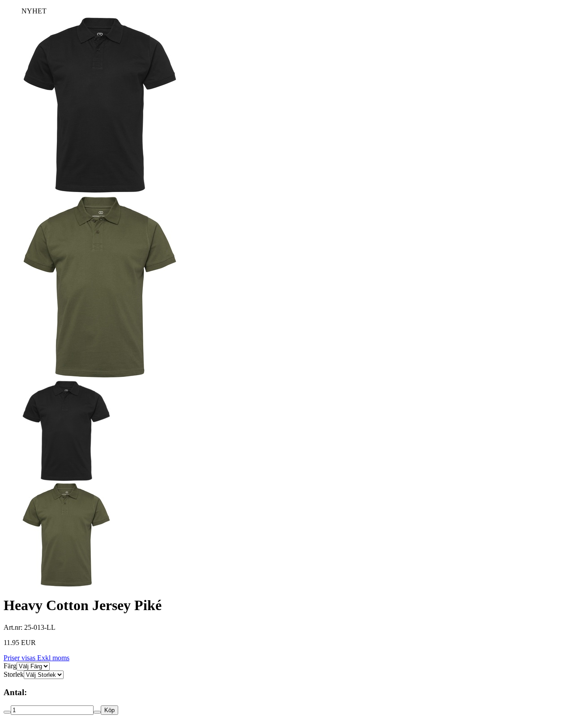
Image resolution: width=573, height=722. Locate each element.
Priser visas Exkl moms (36, 658)
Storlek (14, 674)
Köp (109, 710)
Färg (10, 666)
